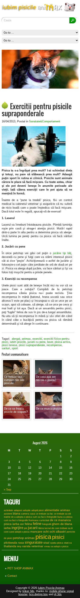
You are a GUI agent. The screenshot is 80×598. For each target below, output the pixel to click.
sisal (46, 542)
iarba (7, 528)
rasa (21, 542)
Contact (12, 575)
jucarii (33, 528)
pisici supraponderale (32, 345)
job (25, 528)
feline (37, 524)
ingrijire (17, 528)
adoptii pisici (37, 510)
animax (26, 338)
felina (28, 524)
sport (15, 348)
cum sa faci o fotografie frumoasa (21, 520)
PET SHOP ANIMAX (20, 568)
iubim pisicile (18, 342)
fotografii (46, 524)
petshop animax (24, 538)
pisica (43, 536)
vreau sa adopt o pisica (56, 546)
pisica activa (62, 342)
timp (19, 546)
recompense (54, 345)
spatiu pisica (56, 542)
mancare (36, 531)
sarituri (6, 348)
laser (50, 342)
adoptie (27, 510)
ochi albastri (57, 531)
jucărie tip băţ (61, 253)
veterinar (37, 546)
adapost (18, 510)
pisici (58, 537)
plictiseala (10, 542)
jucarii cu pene (36, 342)
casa (32, 513)
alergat (16, 338)
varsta (26, 546)
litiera (41, 528)
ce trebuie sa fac (44, 513)
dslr (22, 524)
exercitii (37, 338)
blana (16, 513)
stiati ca (68, 542)
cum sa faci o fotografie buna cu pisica (52, 517)
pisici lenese (9, 345)
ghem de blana (62, 524)
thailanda (10, 546)
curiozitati (44, 520)
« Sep (7, 489)
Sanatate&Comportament (44, 121)
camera (25, 513)
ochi (46, 531)
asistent (8, 513)
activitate (8, 510)
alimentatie (52, 510)
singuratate (33, 542)
